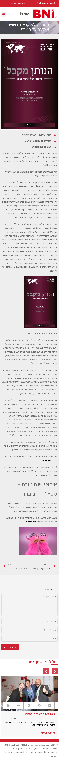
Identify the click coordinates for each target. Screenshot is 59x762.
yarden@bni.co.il (49, 460)
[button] (3, 14)
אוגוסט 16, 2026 (10, 718)
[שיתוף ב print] (8, 705)
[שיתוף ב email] (18, 705)
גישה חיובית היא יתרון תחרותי (40, 714)
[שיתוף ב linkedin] (49, 705)
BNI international (46, 3)
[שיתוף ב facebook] (39, 705)
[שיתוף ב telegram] (29, 705)
